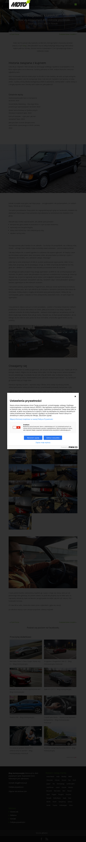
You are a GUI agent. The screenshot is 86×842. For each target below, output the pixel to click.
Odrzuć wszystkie (52, 438)
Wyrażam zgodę (33, 438)
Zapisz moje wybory (43, 442)
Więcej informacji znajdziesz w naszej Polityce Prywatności (31, 419)
